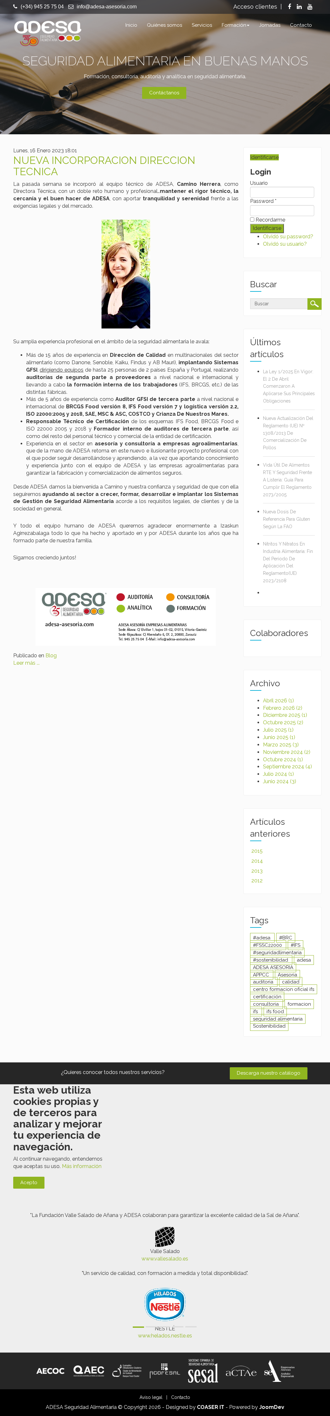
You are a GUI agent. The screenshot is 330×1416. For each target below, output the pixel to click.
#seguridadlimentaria (277, 952)
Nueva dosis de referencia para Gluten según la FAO (286, 519)
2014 (257, 861)
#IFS (295, 945)
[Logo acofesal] (165, 1370)
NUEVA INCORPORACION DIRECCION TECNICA (104, 165)
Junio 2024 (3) (279, 781)
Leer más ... (26, 663)
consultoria (266, 1004)
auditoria (264, 982)
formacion (299, 1004)
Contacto (301, 25)
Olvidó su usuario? (285, 244)
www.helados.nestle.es (165, 1336)
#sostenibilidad (271, 960)
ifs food (275, 1011)
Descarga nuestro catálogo (268, 1073)
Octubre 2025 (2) (283, 722)
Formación (234, 25)
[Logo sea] (279, 1370)
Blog (51, 655)
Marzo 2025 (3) (281, 745)
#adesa (262, 938)
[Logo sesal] (203, 1370)
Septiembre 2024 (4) (287, 767)
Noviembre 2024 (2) (286, 752)
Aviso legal (151, 1397)
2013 (257, 871)
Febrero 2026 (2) (282, 708)
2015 (257, 851)
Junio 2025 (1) (279, 737)
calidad (290, 982)
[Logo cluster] (127, 1370)
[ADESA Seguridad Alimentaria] (47, 32)
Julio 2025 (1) (278, 730)
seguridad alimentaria (278, 1019)
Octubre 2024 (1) (283, 759)
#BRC (285, 938)
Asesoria (287, 975)
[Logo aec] (88, 1370)
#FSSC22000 (268, 945)
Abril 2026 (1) (278, 701)
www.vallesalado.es (164, 1259)
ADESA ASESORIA (273, 967)
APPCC (261, 975)
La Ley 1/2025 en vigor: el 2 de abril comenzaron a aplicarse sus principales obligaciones (289, 386)
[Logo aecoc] (50, 1370)
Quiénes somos (164, 25)
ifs (256, 1011)
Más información (82, 1166)
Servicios (202, 25)
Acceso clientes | (257, 6)
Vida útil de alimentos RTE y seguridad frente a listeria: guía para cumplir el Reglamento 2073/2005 (287, 479)
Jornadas (269, 25)
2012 (257, 881)
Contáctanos (164, 93)
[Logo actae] (241, 1370)
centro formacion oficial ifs (283, 989)
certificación (267, 997)
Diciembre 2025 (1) (285, 715)
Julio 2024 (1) (278, 774)
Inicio (131, 25)
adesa (304, 960)
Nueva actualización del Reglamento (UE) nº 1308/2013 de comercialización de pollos (288, 433)
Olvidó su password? (288, 236)
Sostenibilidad (269, 1026)
